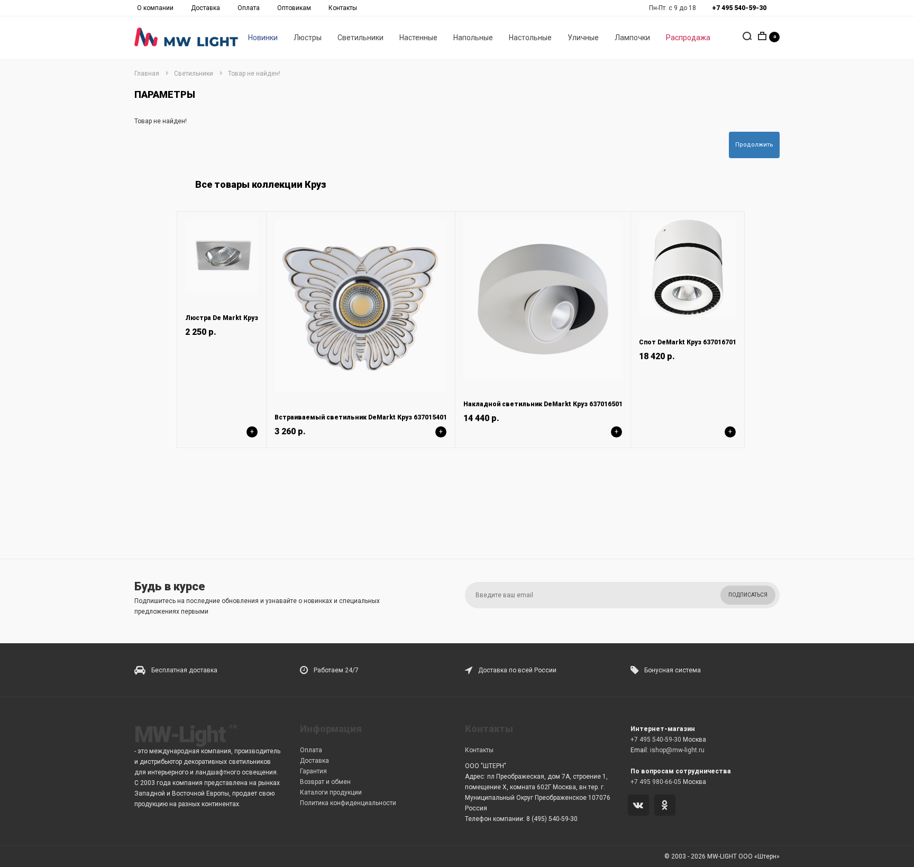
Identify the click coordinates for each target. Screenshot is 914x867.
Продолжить (754, 144)
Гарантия (313, 771)
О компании (155, 8)
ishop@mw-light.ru (677, 750)
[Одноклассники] (666, 806)
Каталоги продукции (331, 792)
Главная (146, 73)
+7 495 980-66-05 (655, 782)
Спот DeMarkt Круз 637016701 (687, 342)
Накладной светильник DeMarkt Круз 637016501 (543, 404)
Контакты (342, 8)
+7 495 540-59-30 (655, 739)
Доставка (205, 8)
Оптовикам (294, 8)
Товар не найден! (254, 73)
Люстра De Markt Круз (221, 318)
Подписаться (747, 595)
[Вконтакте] (640, 806)
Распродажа (688, 37)
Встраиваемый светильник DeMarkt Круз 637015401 (361, 417)
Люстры (308, 37)
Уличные (583, 37)
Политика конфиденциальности (348, 803)
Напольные (473, 37)
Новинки (263, 37)
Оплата (248, 8)
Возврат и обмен (325, 782)
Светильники (360, 37)
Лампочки (632, 37)
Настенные (418, 37)
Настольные (530, 37)
